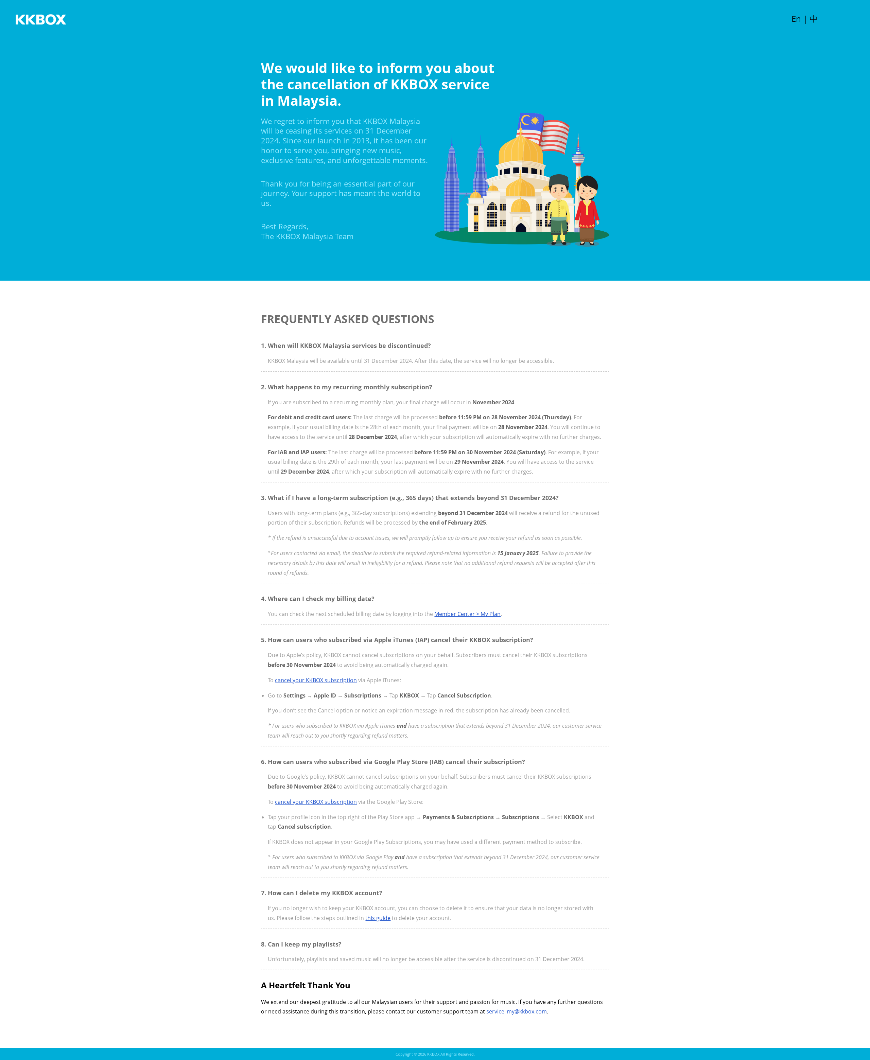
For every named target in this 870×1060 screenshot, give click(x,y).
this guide (377, 918)
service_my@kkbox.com (516, 1011)
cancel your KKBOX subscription (316, 680)
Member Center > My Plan (467, 614)
